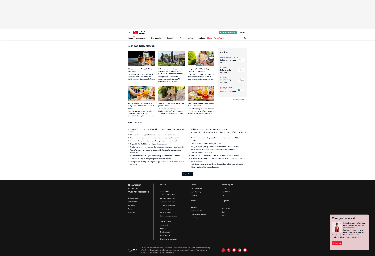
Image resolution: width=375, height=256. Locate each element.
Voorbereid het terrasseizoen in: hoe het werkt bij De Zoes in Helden (215, 155)
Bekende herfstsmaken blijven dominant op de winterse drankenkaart (155, 156)
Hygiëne (194, 195)
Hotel (224, 215)
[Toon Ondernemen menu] (147, 38)
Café (223, 212)
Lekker (224, 195)
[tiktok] (245, 250)
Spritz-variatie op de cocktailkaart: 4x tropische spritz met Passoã (153, 141)
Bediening (194, 185)
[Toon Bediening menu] (176, 38)
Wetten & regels (165, 212)
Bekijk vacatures (238, 99)
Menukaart (164, 225)
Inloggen (242, 32)
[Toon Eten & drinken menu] (163, 38)
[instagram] (239, 250)
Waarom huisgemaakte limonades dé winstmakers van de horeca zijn (154, 138)
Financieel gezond (166, 209)
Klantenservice (133, 201)
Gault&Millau (227, 192)
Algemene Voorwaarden (196, 250)
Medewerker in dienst (168, 198)
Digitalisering (196, 192)
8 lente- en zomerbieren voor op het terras (206, 143)
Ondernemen (165, 191)
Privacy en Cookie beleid (149, 252)
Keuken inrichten (197, 211)
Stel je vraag (337, 243)
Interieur (194, 207)
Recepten (163, 228)
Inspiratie (225, 201)
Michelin (225, 188)
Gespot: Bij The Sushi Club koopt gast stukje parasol (148, 144)
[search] (245, 38)
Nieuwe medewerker (167, 195)
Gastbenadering (196, 188)
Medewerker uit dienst (168, 202)
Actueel (163, 185)
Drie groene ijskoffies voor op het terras (205, 167)
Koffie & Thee (165, 235)
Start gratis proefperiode (227, 32)
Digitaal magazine (134, 198)
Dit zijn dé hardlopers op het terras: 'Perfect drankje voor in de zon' (215, 147)
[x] (228, 250)
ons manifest (182, 248)
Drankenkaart (165, 232)
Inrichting (194, 218)
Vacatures (131, 205)
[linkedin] (234, 250)
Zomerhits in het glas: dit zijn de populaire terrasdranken (150, 159)
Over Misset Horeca (138, 191)
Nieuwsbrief (134, 185)
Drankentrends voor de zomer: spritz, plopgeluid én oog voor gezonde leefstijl (157, 147)
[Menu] (129, 32)
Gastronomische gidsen (168, 216)
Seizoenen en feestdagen (168, 239)
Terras (193, 201)
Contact (130, 209)
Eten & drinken (165, 221)
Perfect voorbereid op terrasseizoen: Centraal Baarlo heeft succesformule (217, 164)
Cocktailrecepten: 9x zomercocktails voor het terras (209, 129)
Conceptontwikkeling (199, 214)
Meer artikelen (187, 174)
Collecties (133, 188)
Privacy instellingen (167, 252)
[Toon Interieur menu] (194, 38)
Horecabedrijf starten (167, 205)
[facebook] (223, 250)
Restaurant (226, 208)
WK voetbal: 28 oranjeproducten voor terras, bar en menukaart (152, 135)
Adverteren (131, 212)
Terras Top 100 (227, 185)
